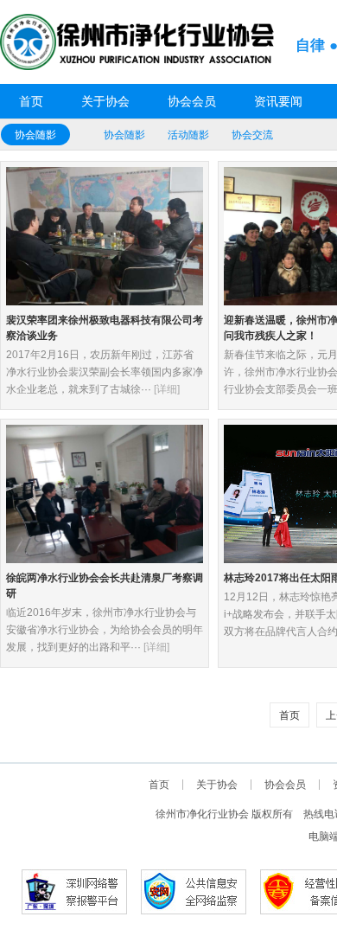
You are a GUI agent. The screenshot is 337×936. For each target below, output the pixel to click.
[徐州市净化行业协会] (138, 41)
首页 (31, 101)
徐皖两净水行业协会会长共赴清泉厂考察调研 (104, 585)
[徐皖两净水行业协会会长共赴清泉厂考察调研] (104, 493)
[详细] (167, 389)
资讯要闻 (278, 101)
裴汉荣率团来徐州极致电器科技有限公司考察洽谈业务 (104, 328)
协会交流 (252, 135)
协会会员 (192, 101)
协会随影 (35, 135)
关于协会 (105, 101)
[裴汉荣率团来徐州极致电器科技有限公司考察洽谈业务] (104, 235)
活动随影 (188, 135)
